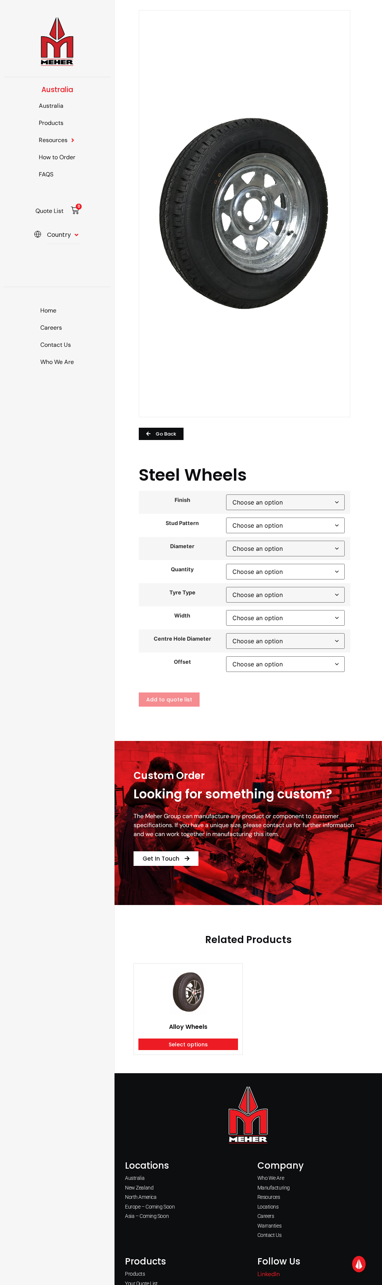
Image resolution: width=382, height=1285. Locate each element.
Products (51, 123)
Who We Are (57, 362)
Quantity (182, 569)
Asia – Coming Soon (147, 1216)
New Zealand (139, 1188)
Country (59, 234)
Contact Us (55, 345)
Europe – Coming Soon (150, 1207)
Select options (188, 1044)
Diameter (182, 546)
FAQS (46, 174)
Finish (182, 500)
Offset (182, 662)
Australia (51, 106)
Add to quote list (169, 699)
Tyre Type (182, 592)
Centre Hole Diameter (182, 638)
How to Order (57, 157)
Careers (51, 328)
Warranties (269, 1226)
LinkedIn (268, 1274)
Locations (268, 1207)
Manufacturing (273, 1188)
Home (48, 310)
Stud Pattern (182, 523)
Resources (53, 140)
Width (182, 615)
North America (140, 1197)
